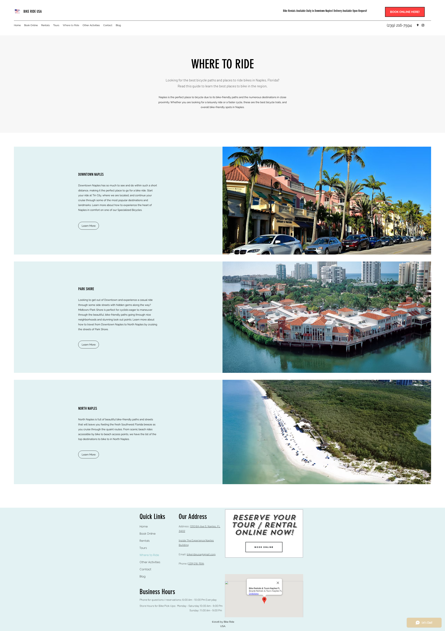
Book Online (148, 534)
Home (144, 527)
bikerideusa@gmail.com (201, 554)
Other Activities (150, 562)
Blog (142, 576)
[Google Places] (417, 25)
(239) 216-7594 (196, 563)
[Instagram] (423, 25)
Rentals (145, 541)
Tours (143, 548)
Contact (145, 569)
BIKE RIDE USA (32, 11)
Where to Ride (149, 555)
